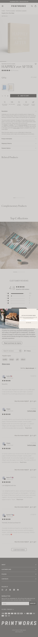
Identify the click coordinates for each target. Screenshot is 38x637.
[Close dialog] (37, 309)
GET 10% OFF (28, 322)
